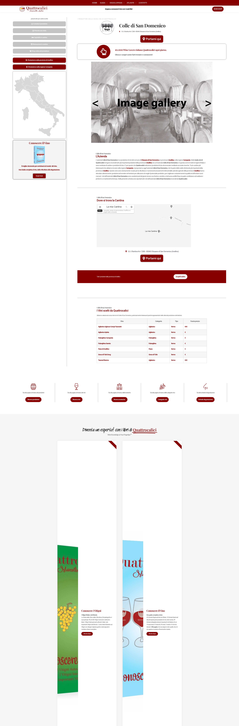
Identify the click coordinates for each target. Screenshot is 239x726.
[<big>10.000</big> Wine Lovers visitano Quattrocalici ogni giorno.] (103, 51)
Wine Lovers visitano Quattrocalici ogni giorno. (141, 49)
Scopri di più (39, 176)
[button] (39, 23)
